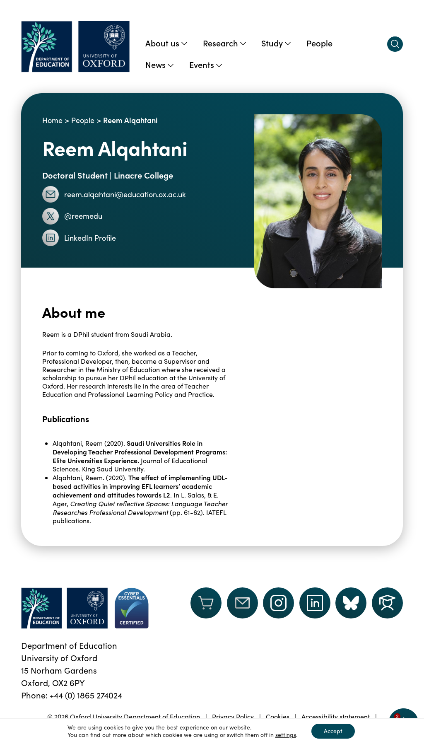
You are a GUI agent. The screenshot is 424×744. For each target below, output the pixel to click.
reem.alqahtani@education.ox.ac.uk (125, 194)
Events (201, 64)
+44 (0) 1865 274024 (86, 695)
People (319, 42)
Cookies (277, 716)
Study (272, 42)
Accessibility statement (335, 716)
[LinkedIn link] (314, 602)
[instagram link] (278, 602)
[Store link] (206, 608)
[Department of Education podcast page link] (387, 602)
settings (285, 735)
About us (162, 42)
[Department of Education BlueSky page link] (350, 602)
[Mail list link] (242, 608)
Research (220, 42)
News (155, 64)
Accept (333, 731)
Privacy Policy (233, 716)
